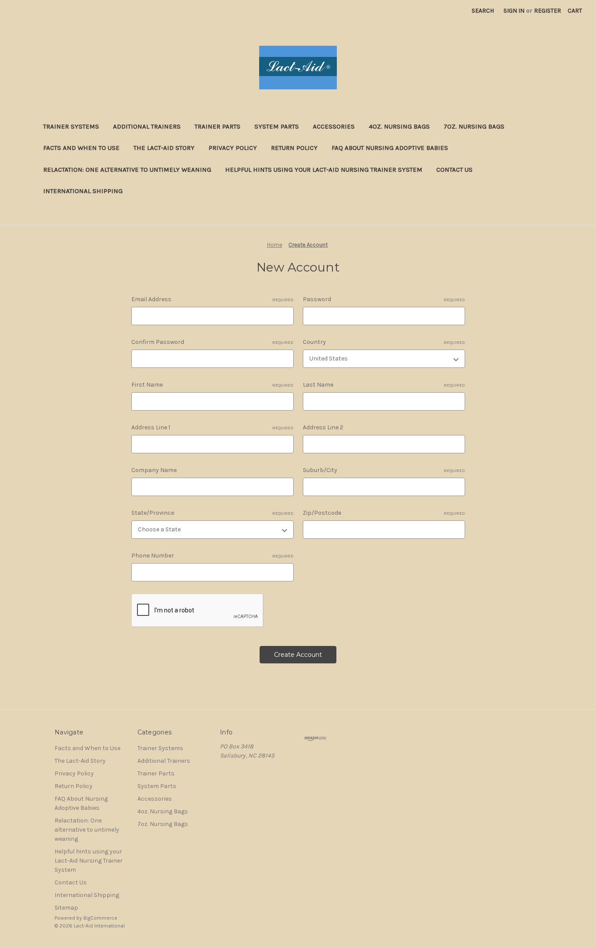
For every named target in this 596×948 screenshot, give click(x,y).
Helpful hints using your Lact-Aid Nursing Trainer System (323, 169)
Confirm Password (212, 342)
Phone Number (212, 555)
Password (384, 299)
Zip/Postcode (384, 512)
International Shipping (83, 191)
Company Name (154, 470)
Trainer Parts (217, 126)
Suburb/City (384, 470)
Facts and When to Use (81, 148)
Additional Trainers (147, 126)
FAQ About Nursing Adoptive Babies (390, 148)
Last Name (384, 384)
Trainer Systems (71, 126)
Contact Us (454, 169)
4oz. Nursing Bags (399, 126)
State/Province (212, 512)
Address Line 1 (212, 427)
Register (547, 10)
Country (384, 342)
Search (483, 10)
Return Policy (294, 148)
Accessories (334, 126)
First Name (212, 384)
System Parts (276, 126)
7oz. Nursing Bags (474, 126)
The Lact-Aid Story (164, 148)
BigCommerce (100, 918)
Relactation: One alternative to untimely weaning (127, 169)
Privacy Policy (233, 148)
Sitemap (66, 907)
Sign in (514, 10)
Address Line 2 (323, 427)
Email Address (212, 299)
